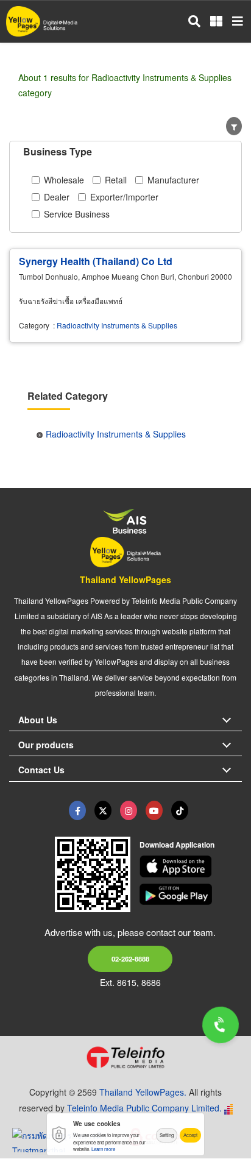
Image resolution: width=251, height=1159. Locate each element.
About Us (37, 720)
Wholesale (64, 180)
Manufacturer (173, 180)
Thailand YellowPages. (142, 1092)
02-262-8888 (130, 958)
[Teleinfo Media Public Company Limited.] (125, 1057)
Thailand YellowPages (125, 579)
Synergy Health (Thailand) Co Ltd (95, 261)
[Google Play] (191, 895)
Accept (190, 1135)
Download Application (177, 844)
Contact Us (41, 770)
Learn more (103, 1149)
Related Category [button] (67, 396)
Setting (167, 1135)
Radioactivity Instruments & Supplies (117, 325)
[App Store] (191, 866)
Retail (116, 180)
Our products (46, 745)
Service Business (77, 214)
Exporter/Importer (124, 197)
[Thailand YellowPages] (102, 810)
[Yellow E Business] (77, 810)
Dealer (56, 197)
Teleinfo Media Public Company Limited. (144, 1108)
